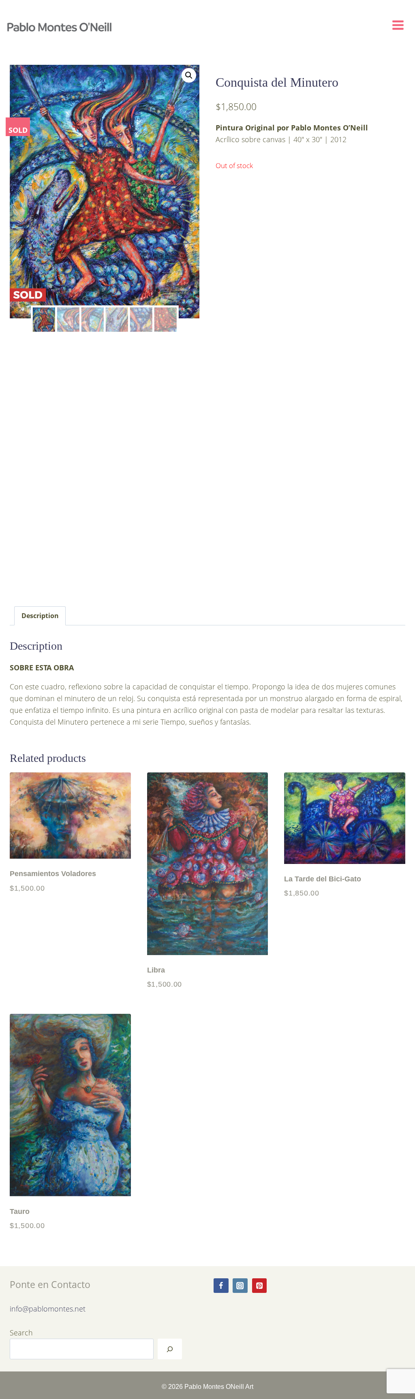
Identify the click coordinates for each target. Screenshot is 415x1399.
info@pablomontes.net (48, 1308)
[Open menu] (401, 23)
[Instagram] (240, 1285)
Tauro (20, 1211)
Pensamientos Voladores (53, 873)
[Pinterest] (259, 1285)
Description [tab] (40, 615)
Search (21, 1332)
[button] (189, 75)
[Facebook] (221, 1285)
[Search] (170, 1349)
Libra (156, 970)
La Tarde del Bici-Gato (322, 878)
